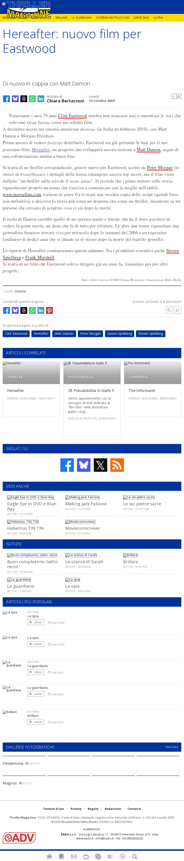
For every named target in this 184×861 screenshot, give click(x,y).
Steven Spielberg (119, 333)
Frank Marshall (39, 257)
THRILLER (15, 376)
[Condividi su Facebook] (6, 99)
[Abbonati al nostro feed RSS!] (117, 465)
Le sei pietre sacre (142, 503)
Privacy (76, 809)
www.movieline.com (22, 194)
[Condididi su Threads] (24, 99)
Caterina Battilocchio (113, 18)
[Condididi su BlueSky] (15, 99)
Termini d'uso (53, 809)
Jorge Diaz (141, 18)
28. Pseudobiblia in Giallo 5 (91, 390)
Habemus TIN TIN (25, 528)
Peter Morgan (160, 167)
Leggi (37, 622)
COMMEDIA (138, 376)
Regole (93, 809)
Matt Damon (148, 149)
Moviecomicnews (82, 528)
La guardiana (82, 18)
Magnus (10, 783)
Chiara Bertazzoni (65, 100)
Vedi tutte (172, 747)
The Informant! (142, 390)
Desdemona (13, 763)
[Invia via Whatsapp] (32, 99)
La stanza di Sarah (84, 561)
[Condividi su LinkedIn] (41, 99)
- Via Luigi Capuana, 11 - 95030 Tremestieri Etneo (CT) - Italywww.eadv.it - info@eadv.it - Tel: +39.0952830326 (109, 836)
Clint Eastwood (72, 115)
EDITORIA (33, 612)
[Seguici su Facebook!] (67, 465)
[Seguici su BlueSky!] (83, 465)
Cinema (20, 291)
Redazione (113, 809)
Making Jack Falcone (86, 503)
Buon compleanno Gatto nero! (32, 564)
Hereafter (41, 149)
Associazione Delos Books (79, 822)
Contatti (134, 809)
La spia (158, 18)
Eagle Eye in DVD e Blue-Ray (32, 506)
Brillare (61, 18)
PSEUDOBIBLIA (80, 376)
